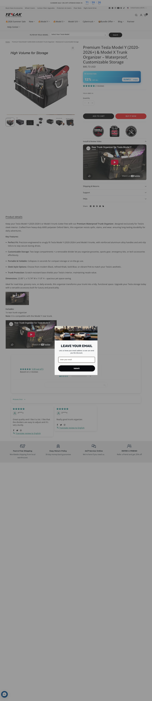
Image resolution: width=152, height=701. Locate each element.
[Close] (94, 328)
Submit (77, 368)
